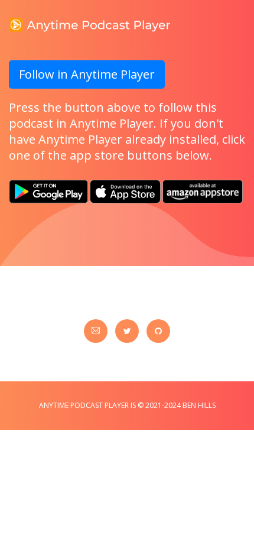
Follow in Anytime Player (87, 74)
